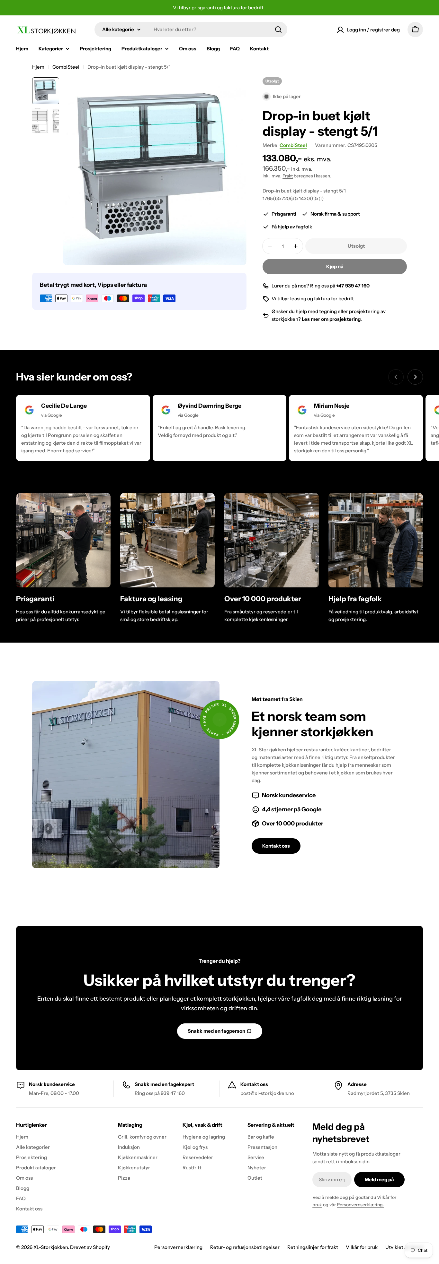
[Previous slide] (396, 377)
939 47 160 (173, 1093)
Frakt (287, 175)
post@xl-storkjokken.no (267, 1093)
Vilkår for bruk (362, 1247)
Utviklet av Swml (404, 1247)
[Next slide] (415, 377)
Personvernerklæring (178, 1247)
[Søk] (278, 29)
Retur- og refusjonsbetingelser (245, 1247)
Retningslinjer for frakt (312, 1247)
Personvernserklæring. (360, 1205)
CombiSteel (65, 67)
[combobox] (190, 29)
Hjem (38, 67)
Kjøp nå (335, 266)
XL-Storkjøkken (50, 1247)
